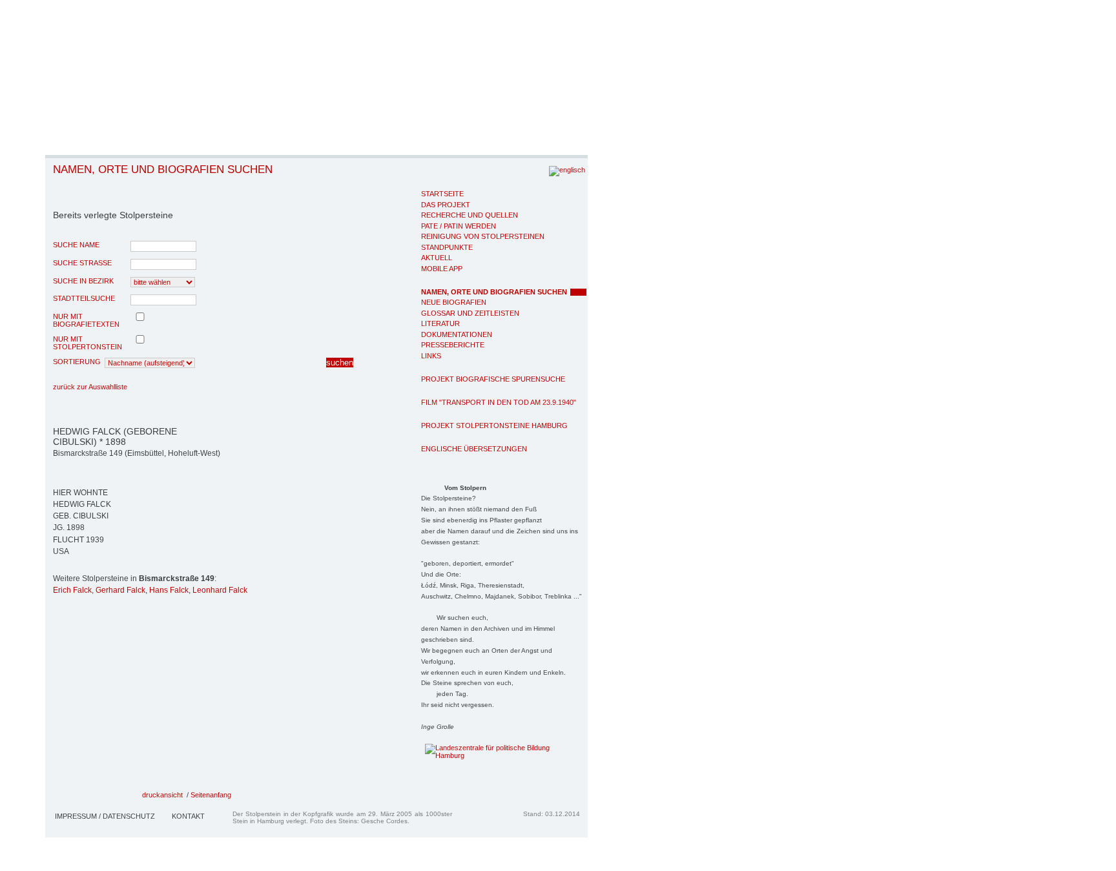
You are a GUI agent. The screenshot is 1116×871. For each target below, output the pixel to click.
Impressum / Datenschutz (105, 816)
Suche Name (76, 245)
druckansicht (162, 795)
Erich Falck (72, 590)
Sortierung (77, 361)
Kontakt (188, 816)
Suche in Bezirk (83, 281)
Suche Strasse (82, 263)
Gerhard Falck (120, 590)
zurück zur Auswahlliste (90, 387)
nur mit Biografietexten (86, 320)
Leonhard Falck (219, 590)
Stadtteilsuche (84, 298)
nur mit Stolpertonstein (87, 343)
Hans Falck (169, 590)
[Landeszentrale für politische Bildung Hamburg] (483, 755)
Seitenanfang (211, 795)
